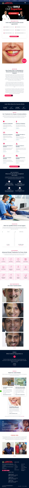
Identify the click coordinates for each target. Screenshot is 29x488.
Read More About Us (8, 95)
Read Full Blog (22, 416)
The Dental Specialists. (9, 485)
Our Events (16, 467)
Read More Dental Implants (7, 394)
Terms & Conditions (24, 467)
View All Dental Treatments (14, 166)
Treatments (16, 466)
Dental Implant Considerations (19, 394)
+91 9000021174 (15, 0)
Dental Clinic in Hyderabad (23, 470)
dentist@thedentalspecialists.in (22, 0)
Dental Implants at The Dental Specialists (8, 388)
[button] (13, 365)
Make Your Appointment (13, 36)
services (22, 465)
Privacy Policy (23, 466)
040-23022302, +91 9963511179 (14, 481)
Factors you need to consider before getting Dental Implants (20, 388)
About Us (15, 465)
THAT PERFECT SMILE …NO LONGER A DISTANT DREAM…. (14, 407)
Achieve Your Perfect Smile (13, 413)
